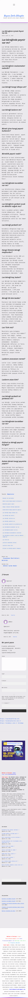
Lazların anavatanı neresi (9, 542)
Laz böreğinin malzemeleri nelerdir (12, 532)
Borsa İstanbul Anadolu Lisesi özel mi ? (12, 865)
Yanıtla (13, 615)
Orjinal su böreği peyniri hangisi (12, 548)
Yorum (3, 656)
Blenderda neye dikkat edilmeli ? (10, 829)
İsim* (3, 673)
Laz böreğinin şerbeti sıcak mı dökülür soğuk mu (13, 536)
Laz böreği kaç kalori (8, 515)
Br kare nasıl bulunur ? (8, 857)
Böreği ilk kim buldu (8, 498)
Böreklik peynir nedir (8, 504)
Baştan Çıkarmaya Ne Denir (8, 911)
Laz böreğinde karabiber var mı (11, 527)
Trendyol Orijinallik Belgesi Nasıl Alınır (13, 903)
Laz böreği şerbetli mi (9, 521)
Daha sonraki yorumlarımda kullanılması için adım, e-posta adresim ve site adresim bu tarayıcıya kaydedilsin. (13, 698)
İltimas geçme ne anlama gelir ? (10, 833)
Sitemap (20, 723)
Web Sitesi (4, 687)
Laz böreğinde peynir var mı (10, 530)
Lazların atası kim (8, 545)
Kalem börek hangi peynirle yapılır (12, 509)
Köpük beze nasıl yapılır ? (9, 853)
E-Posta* (4, 680)
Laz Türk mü (6, 539)
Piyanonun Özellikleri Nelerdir (10, 559)
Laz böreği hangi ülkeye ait (10, 512)
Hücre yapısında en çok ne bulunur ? (11, 837)
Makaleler (10, 494)
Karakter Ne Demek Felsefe (8, 898)
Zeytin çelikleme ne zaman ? (9, 850)
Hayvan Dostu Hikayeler (14, 15)
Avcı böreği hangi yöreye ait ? (10, 861)
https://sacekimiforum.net (9, 719)
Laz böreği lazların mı (9, 518)
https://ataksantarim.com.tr (10, 721)
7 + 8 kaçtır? (6, 703)
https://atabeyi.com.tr (8, 723)
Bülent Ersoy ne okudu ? (8, 846)
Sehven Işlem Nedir (10, 566)
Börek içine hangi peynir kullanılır (12, 501)
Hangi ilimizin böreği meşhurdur (11, 507)
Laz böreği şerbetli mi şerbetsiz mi (12, 524)
